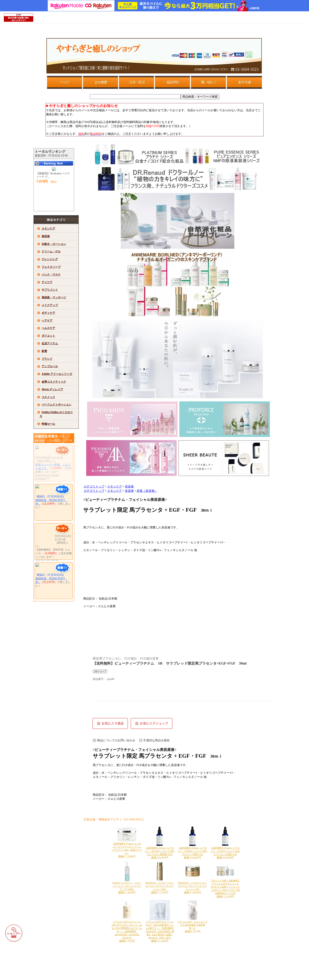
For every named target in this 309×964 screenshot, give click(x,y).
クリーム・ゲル (51, 251)
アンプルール (50, 366)
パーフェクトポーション (56, 404)
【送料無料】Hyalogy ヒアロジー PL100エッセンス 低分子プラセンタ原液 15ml (225, 851)
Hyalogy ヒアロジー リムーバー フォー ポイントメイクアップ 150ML (126, 886)
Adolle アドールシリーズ (57, 374)
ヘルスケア (48, 328)
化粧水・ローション (54, 244)
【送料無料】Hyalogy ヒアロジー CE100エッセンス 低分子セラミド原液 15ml (192, 851)
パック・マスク (51, 274)
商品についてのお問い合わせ (116, 740)
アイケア (47, 282)
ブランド (47, 358)
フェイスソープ (51, 266)
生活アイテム (50, 343)
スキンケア (48, 228)
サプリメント (50, 289)
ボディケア (48, 312)
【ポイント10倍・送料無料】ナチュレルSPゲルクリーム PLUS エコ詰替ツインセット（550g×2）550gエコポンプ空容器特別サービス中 (225, 886)
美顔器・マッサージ (54, 297)
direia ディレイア (52, 389)
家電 (44, 351)
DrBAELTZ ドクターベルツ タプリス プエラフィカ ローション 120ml (159, 886)
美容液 (46, 236)
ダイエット (48, 335)
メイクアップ (50, 305)
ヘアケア (47, 320)
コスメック (48, 397)
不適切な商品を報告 (156, 740)
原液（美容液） (147, 490)
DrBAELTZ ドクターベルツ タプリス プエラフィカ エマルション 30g (192, 886)
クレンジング (50, 259)
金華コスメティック (54, 381)
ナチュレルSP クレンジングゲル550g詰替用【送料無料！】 (192, 925)
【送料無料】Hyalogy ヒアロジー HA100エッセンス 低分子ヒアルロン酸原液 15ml (160, 851)
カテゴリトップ (94, 486)
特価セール (48, 423)
